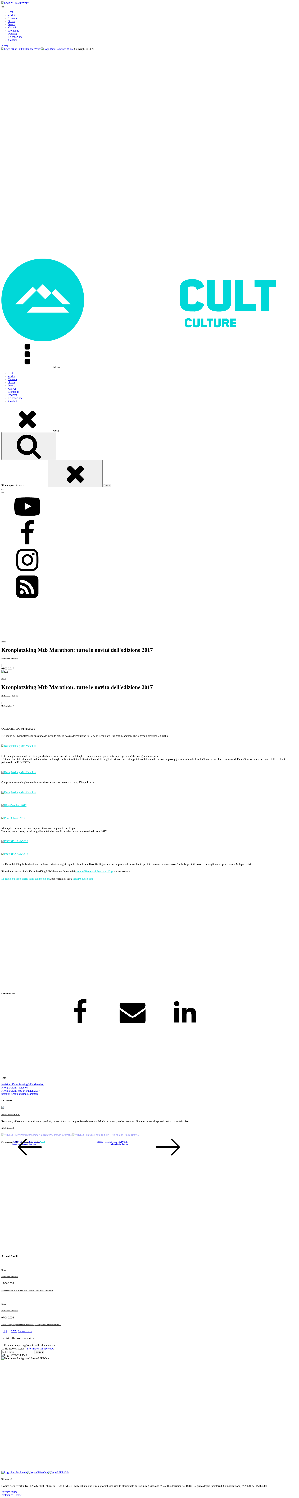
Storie (11, 21)
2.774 (14, 1331)
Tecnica (12, 18)
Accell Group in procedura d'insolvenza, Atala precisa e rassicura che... (31, 1324)
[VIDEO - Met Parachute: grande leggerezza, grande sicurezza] (36, 1134)
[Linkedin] (185, 1024)
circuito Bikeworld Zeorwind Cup (94, 871)
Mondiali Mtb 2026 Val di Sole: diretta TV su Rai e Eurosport (27, 1290)
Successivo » (25, 1331)
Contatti (12, 39)
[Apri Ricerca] (28, 446)
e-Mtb (11, 15)
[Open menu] (2, 6)
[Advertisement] (105, 936)
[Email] (133, 1024)
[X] (27, 1024)
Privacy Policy (9, 1491)
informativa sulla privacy (39, 1348)
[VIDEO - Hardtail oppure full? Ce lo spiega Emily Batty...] (105, 1134)
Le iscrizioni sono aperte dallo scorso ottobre (25, 878)
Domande (13, 30)
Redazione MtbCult (10, 1114)
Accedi (5, 45)
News (11, 24)
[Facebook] (80, 1024)
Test (10, 11)
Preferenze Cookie (11, 1494)
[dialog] (149, 26)
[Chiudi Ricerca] (75, 473)
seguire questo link (83, 878)
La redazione (15, 36)
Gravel (12, 27)
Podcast (12, 33)
